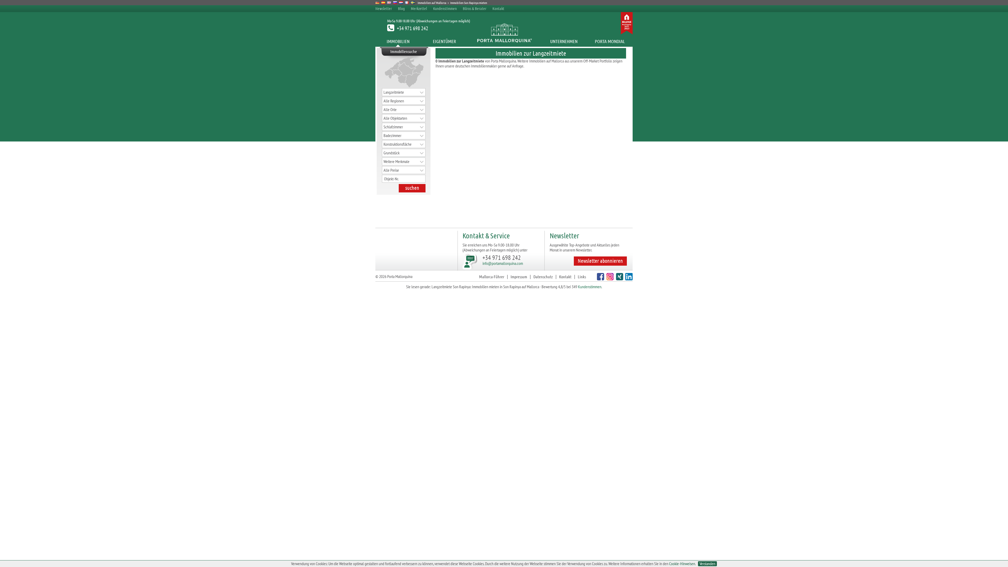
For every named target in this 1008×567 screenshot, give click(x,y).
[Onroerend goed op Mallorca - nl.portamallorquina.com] (401, 3)
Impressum (519, 276)
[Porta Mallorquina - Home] (504, 41)
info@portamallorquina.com (502, 263)
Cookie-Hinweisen (682, 563)
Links (582, 276)
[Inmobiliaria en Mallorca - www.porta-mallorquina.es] (383, 3)
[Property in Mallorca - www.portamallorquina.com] (389, 3)
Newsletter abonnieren (600, 261)
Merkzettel (419, 8)
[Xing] (619, 278)
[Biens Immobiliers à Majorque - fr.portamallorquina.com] (407, 3)
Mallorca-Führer (491, 276)
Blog (401, 8)
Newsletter (383, 8)
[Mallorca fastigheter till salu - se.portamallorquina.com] (413, 3)
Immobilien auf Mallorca (432, 3)
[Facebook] (600, 278)
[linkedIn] (628, 278)
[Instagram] (609, 278)
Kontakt (498, 8)
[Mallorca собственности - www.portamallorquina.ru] (395, 3)
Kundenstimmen (445, 8)
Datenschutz (543, 276)
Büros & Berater (474, 8)
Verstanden (707, 563)
